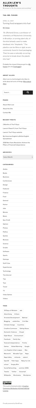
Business (6, 177)
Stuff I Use (6, 263)
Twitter (14, 372)
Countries (20, 325)
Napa (27, 353)
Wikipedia (7, 375)
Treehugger (17, 67)
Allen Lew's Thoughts (12, 4)
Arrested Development (12, 318)
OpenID (6, 361)
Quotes (5, 236)
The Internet (7, 275)
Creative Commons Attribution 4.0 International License (16, 388)
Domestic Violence (10, 332)
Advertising (8, 314)
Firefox (24, 343)
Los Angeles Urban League (13, 350)
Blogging (7, 321)
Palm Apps (15, 361)
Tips (4, 279)
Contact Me (7, 112)
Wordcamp (17, 375)
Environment (18, 336)
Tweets (6, 372)
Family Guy (16, 339)
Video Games (7, 294)
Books (5, 173)
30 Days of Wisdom (10, 310)
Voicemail (22, 372)
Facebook (7, 339)
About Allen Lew (8, 105)
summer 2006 (24, 368)
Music (5, 216)
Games (6, 346)
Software (6, 251)
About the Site (8, 109)
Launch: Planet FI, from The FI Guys (15, 128)
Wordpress (27, 375)
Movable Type (18, 353)
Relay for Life (25, 361)
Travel (5, 287)
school (6, 364)
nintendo (17, 357)
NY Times (6, 28)
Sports (5, 255)
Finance (5, 193)
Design (5, 185)
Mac (26, 350)
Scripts (5, 248)
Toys (4, 283)
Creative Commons (10, 328)
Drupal (21, 332)
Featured (6, 189)
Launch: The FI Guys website (12, 132)
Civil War (25, 321)
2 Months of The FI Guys (11, 124)
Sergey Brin (15, 364)
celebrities (16, 321)
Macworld (7, 353)
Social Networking (10, 368)
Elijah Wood (8, 336)
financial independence (12, 343)
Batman (24, 318)
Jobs (4, 208)
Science (5, 244)
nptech (25, 357)
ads (21, 310)
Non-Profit (6, 220)
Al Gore (16, 314)
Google (27, 346)
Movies (5, 212)
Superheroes (7, 267)
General (5, 200)
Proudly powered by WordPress (12, 403)
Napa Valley (8, 357)
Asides (5, 169)
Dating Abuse (24, 328)
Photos (5, 228)
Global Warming (16, 346)
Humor (5, 204)
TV (4, 291)
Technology (7, 271)
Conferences (7, 181)
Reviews (6, 240)
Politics (5, 232)
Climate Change (9, 325)
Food (4, 196)
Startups (6, 259)
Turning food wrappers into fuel (17, 23)
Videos (5, 298)
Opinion (5, 224)
